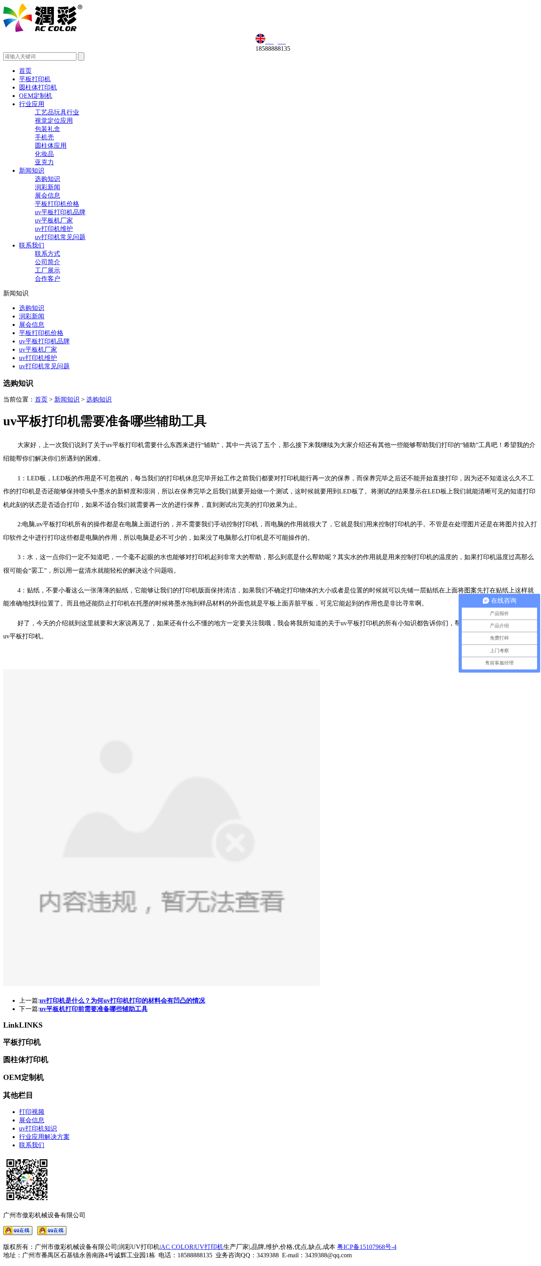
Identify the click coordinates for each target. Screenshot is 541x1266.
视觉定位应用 (54, 120)
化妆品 (44, 153)
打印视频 (31, 1111)
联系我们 (31, 245)
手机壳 (44, 137)
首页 (25, 70)
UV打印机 (209, 1246)
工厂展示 (47, 270)
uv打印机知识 (38, 1128)
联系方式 (47, 253)
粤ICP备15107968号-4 (366, 1246)
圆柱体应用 (51, 145)
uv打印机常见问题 (60, 237)
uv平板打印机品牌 (60, 212)
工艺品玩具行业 (57, 112)
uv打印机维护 (54, 228)
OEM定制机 (35, 95)
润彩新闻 (47, 187)
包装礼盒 (47, 129)
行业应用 (31, 104)
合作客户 (47, 278)
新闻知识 (31, 170)
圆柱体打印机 (38, 87)
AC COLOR (177, 1246)
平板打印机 (35, 79)
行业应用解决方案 (44, 1136)
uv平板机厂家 (54, 220)
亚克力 (44, 162)
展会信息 (47, 195)
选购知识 (47, 178)
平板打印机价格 (57, 203)
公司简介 (47, 262)
